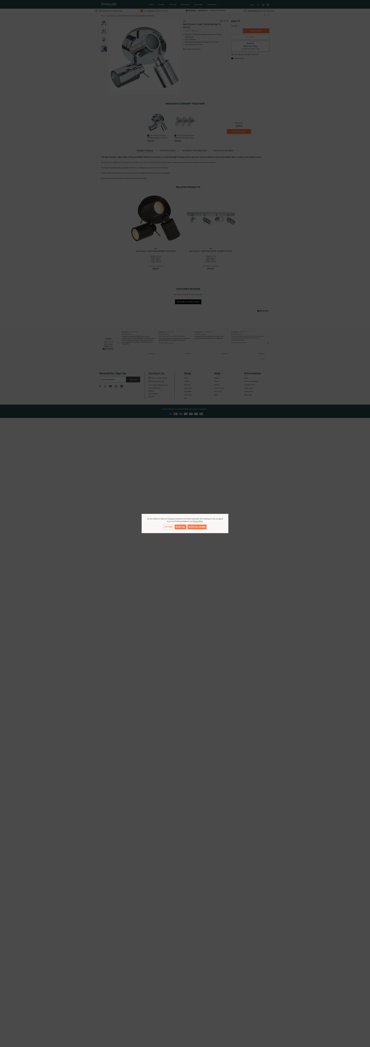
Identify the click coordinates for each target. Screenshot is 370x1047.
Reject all (180, 527)
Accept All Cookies (197, 527)
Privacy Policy (198, 521)
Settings (168, 527)
